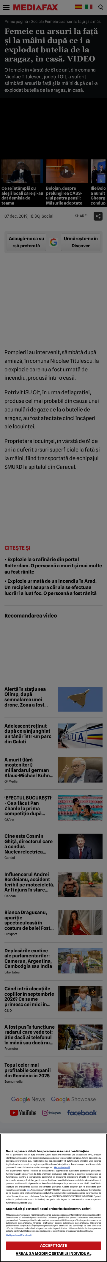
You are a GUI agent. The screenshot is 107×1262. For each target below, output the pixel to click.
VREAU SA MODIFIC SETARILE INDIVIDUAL (53, 1253)
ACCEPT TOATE (53, 1245)
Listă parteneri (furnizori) (19, 1235)
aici (28, 1190)
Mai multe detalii (62, 1167)
